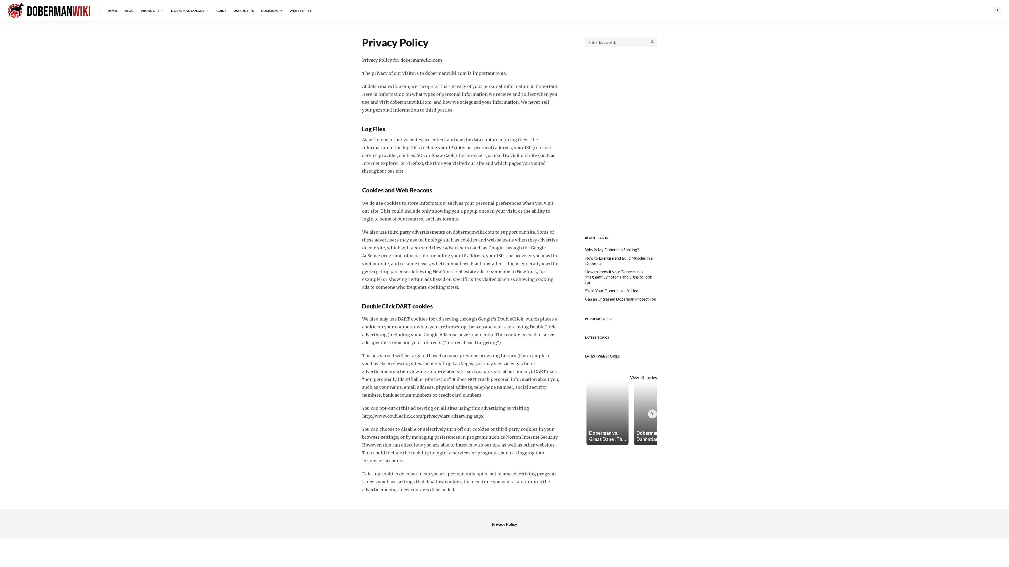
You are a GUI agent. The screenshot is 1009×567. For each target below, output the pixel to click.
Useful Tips (244, 11)
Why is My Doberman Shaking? (612, 249)
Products (150, 11)
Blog (129, 11)
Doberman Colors (187, 11)
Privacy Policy (504, 524)
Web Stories (301, 11)
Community (271, 11)
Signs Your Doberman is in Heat (612, 290)
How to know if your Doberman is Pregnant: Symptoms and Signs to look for (618, 277)
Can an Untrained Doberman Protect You (620, 299)
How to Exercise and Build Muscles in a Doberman (619, 261)
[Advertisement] (621, 141)
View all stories (643, 377)
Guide (221, 11)
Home (113, 11)
